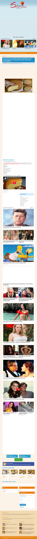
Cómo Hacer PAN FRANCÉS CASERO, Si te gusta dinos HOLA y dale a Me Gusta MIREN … (28, 524)
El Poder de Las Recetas (18, 8)
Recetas (22, 63)
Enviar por (19, 460)
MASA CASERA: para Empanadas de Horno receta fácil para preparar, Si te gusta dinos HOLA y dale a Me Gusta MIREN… (28, 533)
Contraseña (21, 499)
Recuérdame (21, 502)
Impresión (24, 456)
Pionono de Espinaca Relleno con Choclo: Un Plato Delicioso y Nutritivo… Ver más (22, 477)
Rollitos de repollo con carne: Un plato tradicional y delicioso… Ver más (31, 477)
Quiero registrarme (22, 507)
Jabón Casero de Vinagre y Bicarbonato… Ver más (5, 477)
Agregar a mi (12, 456)
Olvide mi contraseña (22, 506)
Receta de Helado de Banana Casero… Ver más (14, 477)
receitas (8, 63)
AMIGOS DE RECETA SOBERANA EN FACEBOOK (11, 163)
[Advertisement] (18, 16)
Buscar (4, 491)
